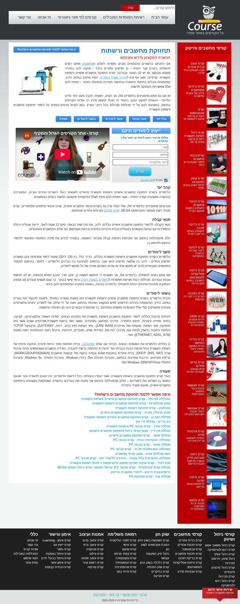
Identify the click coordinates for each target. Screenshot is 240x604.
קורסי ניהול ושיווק (224, 537)
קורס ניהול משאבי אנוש (220, 545)
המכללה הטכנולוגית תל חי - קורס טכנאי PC (140, 449)
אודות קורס (31, 549)
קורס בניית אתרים (190, 540)
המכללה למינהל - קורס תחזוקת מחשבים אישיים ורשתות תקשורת (125, 399)
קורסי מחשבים (188, 534)
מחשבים (87, 63)
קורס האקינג (196, 293)
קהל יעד (161, 119)
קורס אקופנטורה (126, 558)
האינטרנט (88, 344)
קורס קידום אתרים (197, 364)
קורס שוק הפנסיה (158, 567)
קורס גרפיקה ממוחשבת (196, 88)
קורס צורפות (96, 567)
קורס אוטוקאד (195, 408)
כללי (34, 534)
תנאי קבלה (139, 119)
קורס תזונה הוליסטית (123, 540)
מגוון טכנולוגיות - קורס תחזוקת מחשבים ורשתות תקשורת (131, 403)
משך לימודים (114, 119)
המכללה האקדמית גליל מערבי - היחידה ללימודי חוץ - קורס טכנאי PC (122, 458)
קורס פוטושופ (195, 385)
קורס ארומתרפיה (125, 567)
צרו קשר (32, 545)
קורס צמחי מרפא (125, 553)
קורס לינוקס (196, 247)
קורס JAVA (197, 316)
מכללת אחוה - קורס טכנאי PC (149, 444)
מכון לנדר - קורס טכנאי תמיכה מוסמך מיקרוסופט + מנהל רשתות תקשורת (120, 463)
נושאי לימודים (86, 119)
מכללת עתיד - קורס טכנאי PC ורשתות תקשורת (138, 426)
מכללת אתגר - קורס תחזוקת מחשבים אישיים (139, 435)
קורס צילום (97, 553)
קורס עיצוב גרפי (93, 545)
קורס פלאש (197, 500)
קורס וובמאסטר (192, 549)
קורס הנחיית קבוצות (58, 567)
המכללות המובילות (26, 553)
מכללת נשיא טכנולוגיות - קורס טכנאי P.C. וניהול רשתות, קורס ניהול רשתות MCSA (114, 467)
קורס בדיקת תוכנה (190, 558)
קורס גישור (64, 549)
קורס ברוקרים (160, 571)
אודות (143, 594)
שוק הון (162, 534)
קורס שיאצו (129, 549)
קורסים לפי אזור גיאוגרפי (77, 17)
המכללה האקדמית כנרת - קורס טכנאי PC (141, 440)
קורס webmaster (197, 111)
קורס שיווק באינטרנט (197, 180)
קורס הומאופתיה (125, 562)
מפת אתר (31, 562)
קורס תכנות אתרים (190, 545)
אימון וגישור (60, 534)
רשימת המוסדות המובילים (124, 17)
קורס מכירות (227, 576)
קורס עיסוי (129, 545)
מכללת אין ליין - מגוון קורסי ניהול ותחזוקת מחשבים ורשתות (129, 431)
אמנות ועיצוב (91, 534)
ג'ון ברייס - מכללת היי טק (153, 421)
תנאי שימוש (30, 558)
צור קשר (24, 17)
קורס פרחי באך (126, 571)
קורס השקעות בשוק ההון (153, 540)
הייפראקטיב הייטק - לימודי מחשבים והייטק (140, 472)
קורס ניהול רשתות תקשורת (194, 134)
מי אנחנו (44, 17)
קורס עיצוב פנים (93, 540)
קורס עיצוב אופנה (92, 558)
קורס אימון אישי (61, 562)
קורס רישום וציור (93, 562)
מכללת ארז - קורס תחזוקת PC (149, 476)
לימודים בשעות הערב (95, 279)
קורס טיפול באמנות (58, 553)
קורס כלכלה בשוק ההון (154, 562)
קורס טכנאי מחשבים (197, 157)
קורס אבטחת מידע (190, 571)
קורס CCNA (112, 210)
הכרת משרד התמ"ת (113, 77)
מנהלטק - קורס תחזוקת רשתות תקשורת (143, 408)
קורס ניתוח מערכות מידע (195, 456)
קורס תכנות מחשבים (196, 203)
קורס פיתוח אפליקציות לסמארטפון (197, 274)
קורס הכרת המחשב (197, 341)
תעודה (63, 119)
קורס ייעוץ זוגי (62, 545)
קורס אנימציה (95, 549)
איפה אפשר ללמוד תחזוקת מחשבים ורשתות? (46, 49)
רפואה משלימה (122, 534)
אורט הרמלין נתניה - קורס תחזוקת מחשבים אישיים (135, 412)
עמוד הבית (159, 17)
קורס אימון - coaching (56, 540)
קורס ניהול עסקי (224, 554)
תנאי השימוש (147, 180)
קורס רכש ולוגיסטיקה (221, 549)
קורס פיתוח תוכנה (197, 478)
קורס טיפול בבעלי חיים (56, 558)
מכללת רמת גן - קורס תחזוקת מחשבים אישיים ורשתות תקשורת (127, 417)
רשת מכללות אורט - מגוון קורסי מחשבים (142, 454)
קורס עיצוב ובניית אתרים (196, 65)
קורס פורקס (161, 576)
